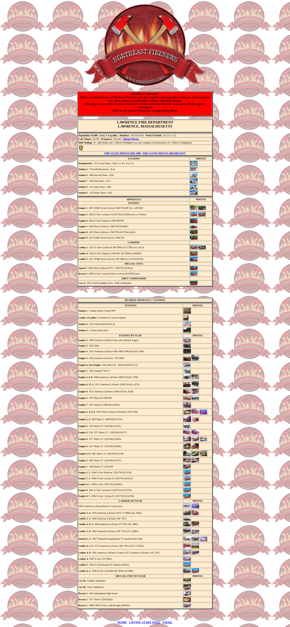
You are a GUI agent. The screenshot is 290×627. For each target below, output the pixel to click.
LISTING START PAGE (144, 622)
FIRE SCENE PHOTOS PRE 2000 (122, 153)
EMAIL (167, 622)
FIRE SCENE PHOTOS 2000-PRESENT (164, 153)
